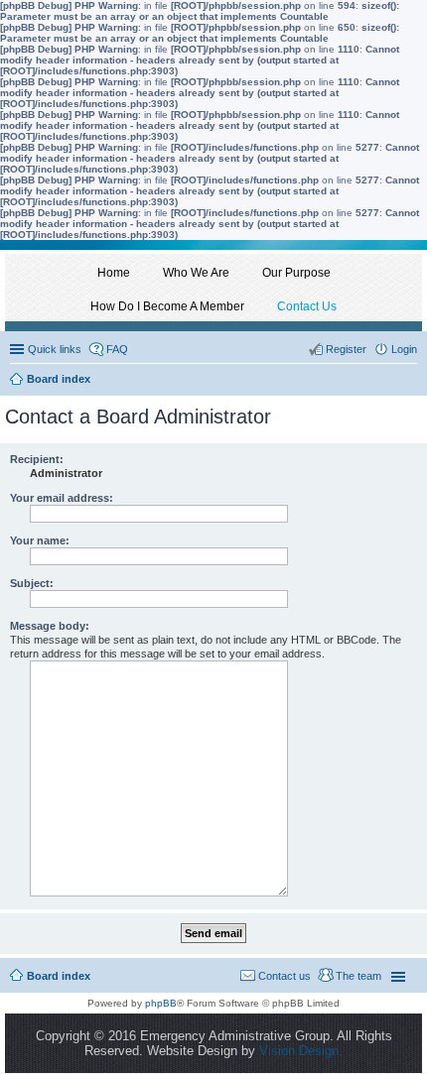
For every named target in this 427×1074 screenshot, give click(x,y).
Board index (58, 976)
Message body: (49, 626)
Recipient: (37, 459)
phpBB (161, 1003)
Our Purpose (296, 273)
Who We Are (196, 273)
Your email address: (61, 498)
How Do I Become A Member (167, 306)
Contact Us (307, 306)
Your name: (40, 540)
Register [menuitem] (346, 349)
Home (113, 273)
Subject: (32, 583)
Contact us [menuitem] (284, 976)
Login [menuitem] (404, 349)
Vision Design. (301, 1050)
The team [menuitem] (358, 976)
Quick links (54, 349)
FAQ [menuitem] (117, 349)
